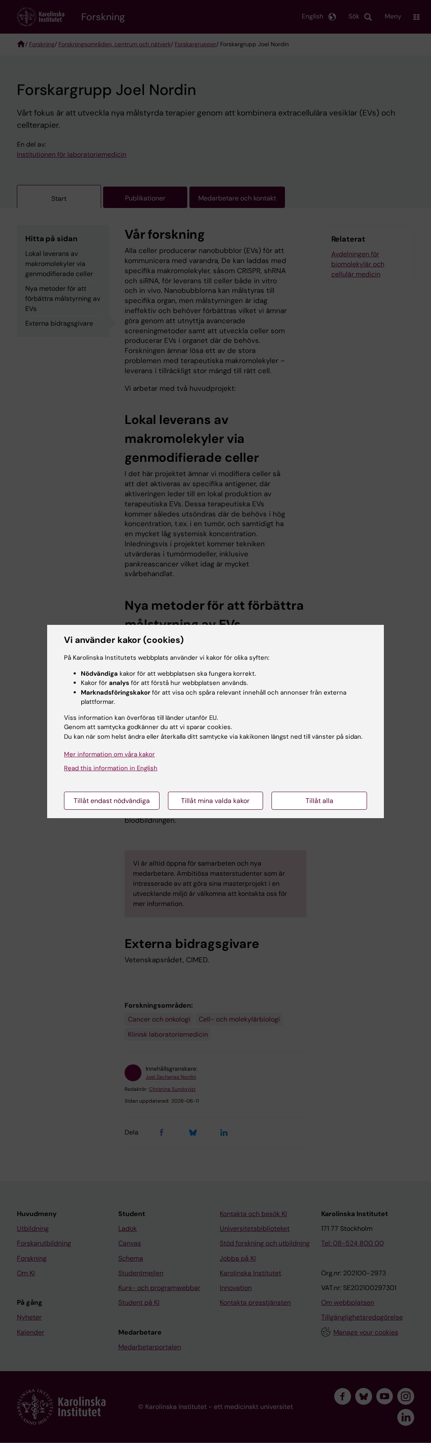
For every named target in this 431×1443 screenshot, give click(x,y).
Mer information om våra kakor (109, 754)
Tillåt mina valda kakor (215, 800)
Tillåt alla (319, 800)
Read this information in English (110, 768)
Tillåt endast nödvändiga (112, 800)
